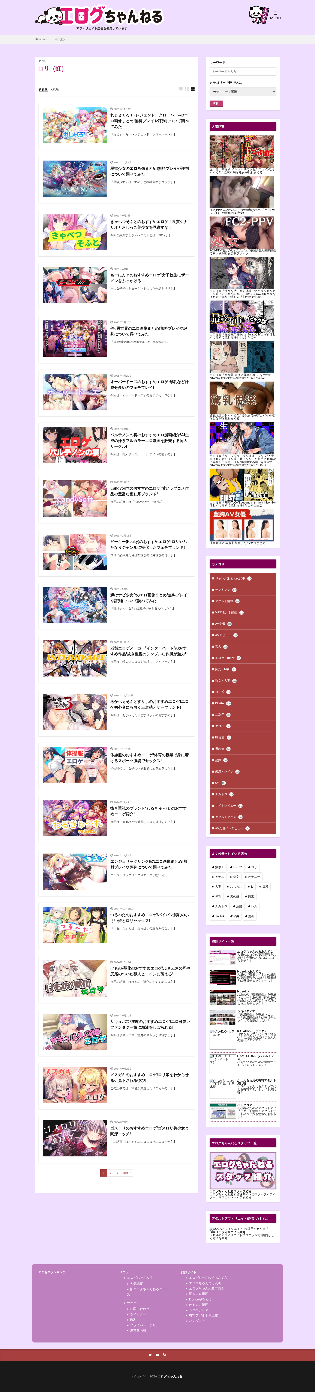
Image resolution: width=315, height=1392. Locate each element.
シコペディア (198, 1310)
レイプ (237, 867)
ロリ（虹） (59, 39)
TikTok (220, 916)
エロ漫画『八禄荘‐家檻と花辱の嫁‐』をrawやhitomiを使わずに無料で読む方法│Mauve (240, 376)
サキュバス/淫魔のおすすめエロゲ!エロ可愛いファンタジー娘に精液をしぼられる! (150, 1024)
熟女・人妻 (225, 680)
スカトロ (224, 794)
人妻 (218, 886)
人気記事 (136, 1283)
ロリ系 (222, 692)
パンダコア (197, 1321)
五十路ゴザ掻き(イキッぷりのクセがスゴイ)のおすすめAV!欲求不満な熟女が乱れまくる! (242, 170)
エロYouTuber (227, 658)
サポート (133, 1303)
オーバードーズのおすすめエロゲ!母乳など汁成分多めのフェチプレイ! (149, 384)
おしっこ (236, 886)
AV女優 (223, 623)
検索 (215, 103)
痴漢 (265, 886)
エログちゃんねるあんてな (208, 1277)
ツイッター (138, 1314)
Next (125, 1172)
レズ (254, 906)
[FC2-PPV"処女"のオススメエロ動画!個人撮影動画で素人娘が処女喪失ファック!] (242, 232)
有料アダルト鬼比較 (203, 1315)
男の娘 (222, 748)
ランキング (225, 589)
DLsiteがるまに (200, 1299)
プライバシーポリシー (146, 1325)
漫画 (251, 916)
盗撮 (221, 760)
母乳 (218, 896)
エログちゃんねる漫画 (205, 1283)
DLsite (223, 703)
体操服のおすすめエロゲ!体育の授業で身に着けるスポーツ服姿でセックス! (149, 757)
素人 (221, 646)
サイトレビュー (228, 805)
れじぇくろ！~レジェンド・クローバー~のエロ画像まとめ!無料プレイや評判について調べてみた (149, 121)
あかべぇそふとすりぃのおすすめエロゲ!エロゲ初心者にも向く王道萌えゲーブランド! (149, 704)
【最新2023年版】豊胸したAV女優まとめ (238, 543)
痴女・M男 (225, 669)
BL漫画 (222, 737)
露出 (251, 896)
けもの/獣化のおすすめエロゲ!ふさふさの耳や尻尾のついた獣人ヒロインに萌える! (150, 971)
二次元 (222, 714)
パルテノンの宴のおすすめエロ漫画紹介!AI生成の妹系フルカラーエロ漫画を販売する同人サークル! (149, 440)
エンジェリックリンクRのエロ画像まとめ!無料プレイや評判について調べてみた (148, 864)
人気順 (54, 89)
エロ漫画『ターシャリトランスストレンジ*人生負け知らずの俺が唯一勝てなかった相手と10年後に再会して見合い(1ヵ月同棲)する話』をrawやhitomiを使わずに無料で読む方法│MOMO (243, 460)
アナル (219, 876)
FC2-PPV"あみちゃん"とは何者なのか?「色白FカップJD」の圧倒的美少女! (242, 211)
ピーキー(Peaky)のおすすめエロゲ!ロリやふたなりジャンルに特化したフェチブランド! (148, 544)
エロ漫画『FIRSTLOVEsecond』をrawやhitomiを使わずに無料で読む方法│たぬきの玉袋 (243, 504)
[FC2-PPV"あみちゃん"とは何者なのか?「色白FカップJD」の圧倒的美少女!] (242, 192)
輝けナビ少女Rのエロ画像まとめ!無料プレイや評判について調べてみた (148, 597)
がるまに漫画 (198, 1304)
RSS (133, 1319)
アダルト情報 (227, 601)
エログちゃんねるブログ (206, 1288)
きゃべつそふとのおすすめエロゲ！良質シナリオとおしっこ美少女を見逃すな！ (149, 224)
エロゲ (222, 726)
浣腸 (239, 906)
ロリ (254, 867)
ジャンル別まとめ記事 (233, 578)
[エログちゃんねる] (99, 32)
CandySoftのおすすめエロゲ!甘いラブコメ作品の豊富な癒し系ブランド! (149, 491)
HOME (43, 39)
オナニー (254, 876)
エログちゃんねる (140, 1277)
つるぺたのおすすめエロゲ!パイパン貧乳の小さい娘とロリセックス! (149, 917)
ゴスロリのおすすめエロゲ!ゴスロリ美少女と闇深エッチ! (149, 1131)
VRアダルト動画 (229, 612)
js (252, 886)
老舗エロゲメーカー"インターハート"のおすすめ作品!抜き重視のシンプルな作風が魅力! (148, 651)
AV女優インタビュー (231, 828)
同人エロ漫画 (198, 1294)
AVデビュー (226, 635)
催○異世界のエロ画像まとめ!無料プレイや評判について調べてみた (148, 331)
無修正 (219, 867)
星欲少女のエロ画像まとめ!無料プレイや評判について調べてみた (149, 171)
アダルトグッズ (228, 817)
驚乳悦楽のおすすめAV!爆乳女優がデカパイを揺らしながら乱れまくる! (242, 416)
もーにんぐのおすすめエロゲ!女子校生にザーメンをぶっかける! (149, 277)
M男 (236, 916)
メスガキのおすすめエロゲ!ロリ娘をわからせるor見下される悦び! (149, 1077)
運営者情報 (138, 1330)
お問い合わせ (139, 1309)
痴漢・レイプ (227, 771)
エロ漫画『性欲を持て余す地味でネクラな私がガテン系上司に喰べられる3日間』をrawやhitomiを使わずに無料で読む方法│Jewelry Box (243, 294)
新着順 (43, 89)
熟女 (236, 876)
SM (220, 783)
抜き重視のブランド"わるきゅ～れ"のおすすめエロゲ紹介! (148, 811)
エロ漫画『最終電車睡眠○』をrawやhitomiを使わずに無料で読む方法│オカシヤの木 (243, 335)
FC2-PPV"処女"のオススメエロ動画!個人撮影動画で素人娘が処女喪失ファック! (243, 251)
